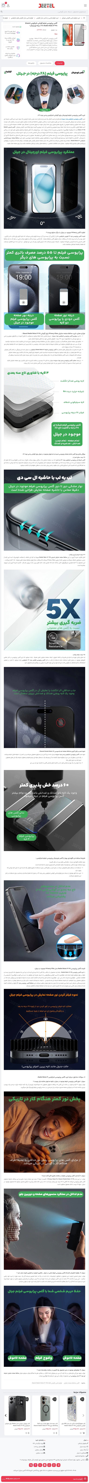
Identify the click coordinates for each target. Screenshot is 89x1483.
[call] (31, 1465)
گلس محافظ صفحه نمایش (71, 1383)
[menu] (85, 6)
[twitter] (40, 1465)
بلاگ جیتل (83, 1450)
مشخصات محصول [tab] (45, 63)
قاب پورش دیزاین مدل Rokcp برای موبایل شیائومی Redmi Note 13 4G (17, 1425)
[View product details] (56, 1433)
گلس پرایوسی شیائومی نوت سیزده (72, 119)
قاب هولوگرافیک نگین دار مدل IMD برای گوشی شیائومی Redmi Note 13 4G (73, 1425)
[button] (83, 1415)
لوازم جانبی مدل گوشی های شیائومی (22, 18)
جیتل (85, 1440)
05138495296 (79, 1456)
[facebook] (44, 1465)
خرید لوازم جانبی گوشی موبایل (71, 18)
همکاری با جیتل (81, 1453)
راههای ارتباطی (82, 1443)
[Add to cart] (83, 1433)
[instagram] (54, 1465)
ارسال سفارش (39, 1450)
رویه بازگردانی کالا (38, 1443)
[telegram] (58, 1465)
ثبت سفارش (39, 1453)
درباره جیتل (83, 1447)
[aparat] (35, 1465)
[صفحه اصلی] (84, 18)
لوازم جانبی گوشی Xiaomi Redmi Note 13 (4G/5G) (47, 1383)
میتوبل (53, 30)
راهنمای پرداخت (38, 1447)
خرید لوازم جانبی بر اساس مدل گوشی (47, 18)
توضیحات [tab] (60, 63)
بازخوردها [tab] (31, 63)
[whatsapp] (49, 1465)
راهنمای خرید (39, 1440)
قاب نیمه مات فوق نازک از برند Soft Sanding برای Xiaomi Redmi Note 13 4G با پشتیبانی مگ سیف (45, 1425)
